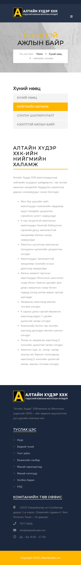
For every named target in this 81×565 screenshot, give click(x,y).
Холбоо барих (25, 479)
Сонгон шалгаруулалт (35, 115)
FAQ (19, 486)
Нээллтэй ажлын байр (36, 124)
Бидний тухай (25, 446)
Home (39, 54)
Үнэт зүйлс (23, 453)
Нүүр (20, 439)
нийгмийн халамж (32, 106)
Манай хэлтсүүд (27, 473)
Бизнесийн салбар (28, 460)
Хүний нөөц (55, 54)
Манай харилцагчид (29, 466)
